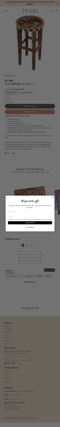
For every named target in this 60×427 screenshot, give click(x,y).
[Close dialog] (53, 197)
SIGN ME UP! (30, 223)
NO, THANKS (30, 227)
